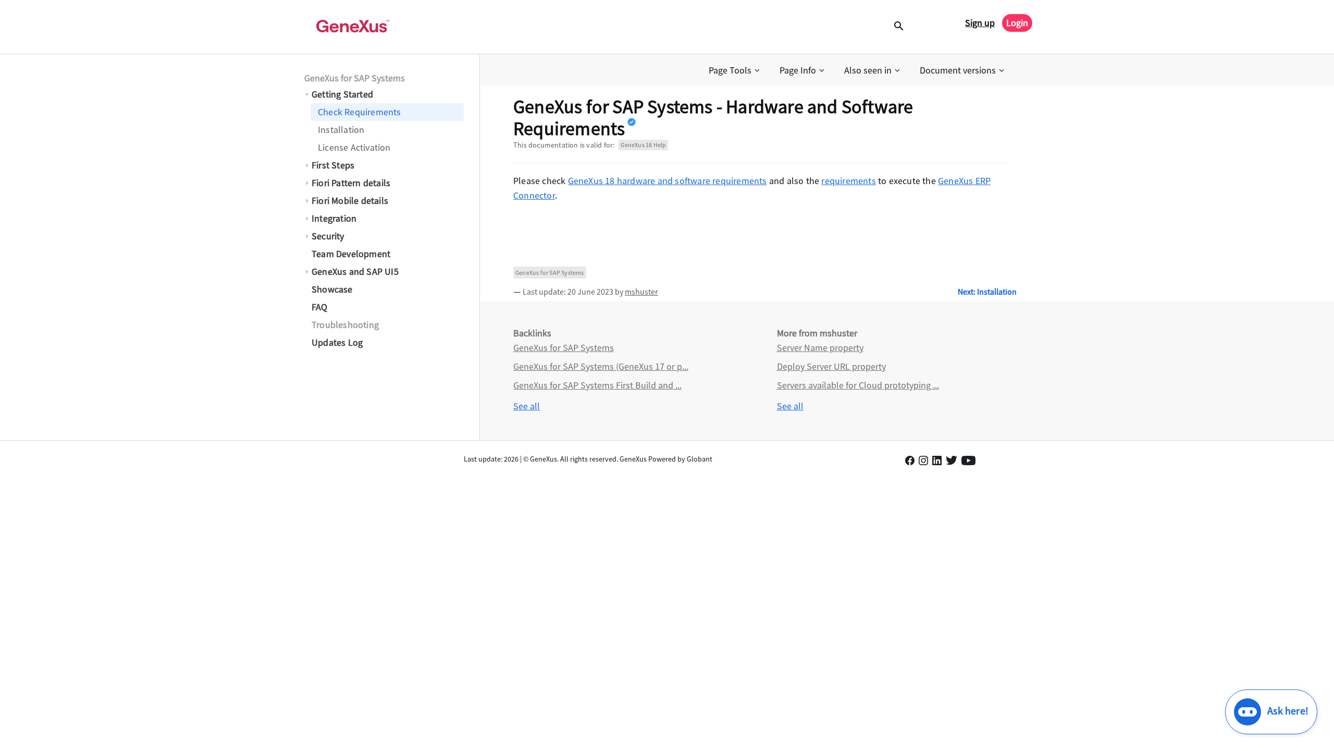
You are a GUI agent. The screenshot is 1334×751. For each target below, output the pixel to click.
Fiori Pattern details (351, 183)
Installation (341, 130)
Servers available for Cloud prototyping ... (858, 385)
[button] (735, 70)
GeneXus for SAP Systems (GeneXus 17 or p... (600, 366)
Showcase (332, 289)
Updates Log (337, 342)
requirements (848, 181)
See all (526, 406)
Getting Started (342, 94)
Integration (334, 218)
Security (328, 236)
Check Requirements (359, 112)
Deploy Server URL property (831, 366)
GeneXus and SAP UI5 (355, 271)
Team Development (351, 254)
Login (1017, 23)
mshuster (641, 291)
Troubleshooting (345, 325)
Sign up (980, 23)
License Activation (354, 147)
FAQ (320, 307)
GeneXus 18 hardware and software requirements (667, 181)
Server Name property (820, 348)
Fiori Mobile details (350, 201)
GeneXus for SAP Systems (354, 78)
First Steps (333, 165)
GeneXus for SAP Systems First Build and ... (597, 385)
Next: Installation (987, 291)
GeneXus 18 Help (643, 145)
